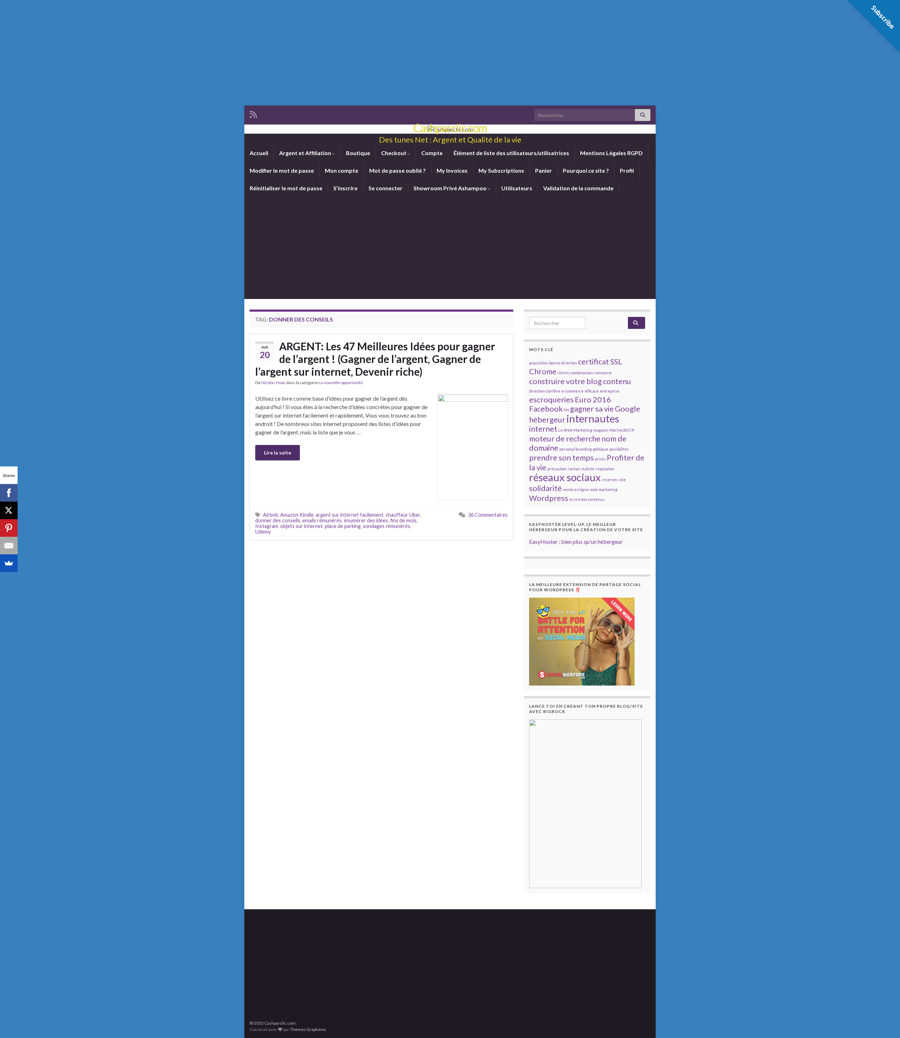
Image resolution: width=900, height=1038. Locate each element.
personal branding (575, 449)
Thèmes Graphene (308, 1029)
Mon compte (341, 170)
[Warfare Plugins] (582, 640)
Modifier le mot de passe (282, 170)
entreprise (609, 391)
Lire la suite (277, 453)
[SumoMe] (9, 563)
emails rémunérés (322, 520)
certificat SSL (600, 361)
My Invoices (452, 170)
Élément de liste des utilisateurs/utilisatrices (511, 152)
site (622, 479)
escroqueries (551, 399)
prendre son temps (561, 457)
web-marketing (603, 489)
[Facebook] (9, 493)
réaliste (587, 468)
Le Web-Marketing (575, 430)
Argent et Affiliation (305, 152)
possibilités (619, 449)
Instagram (266, 526)
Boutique (358, 152)
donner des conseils (277, 520)
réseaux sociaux (565, 477)
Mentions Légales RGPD (611, 152)
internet (543, 428)
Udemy (263, 532)
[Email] (9, 545)
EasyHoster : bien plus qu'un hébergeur (576, 541)
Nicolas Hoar (273, 382)
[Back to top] (884, 1022)
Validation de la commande (578, 188)
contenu (617, 381)
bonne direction (563, 363)
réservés (610, 479)
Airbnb (270, 515)
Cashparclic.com (450, 128)
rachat (573, 468)
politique (600, 449)
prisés (600, 459)
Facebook (546, 408)
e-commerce (572, 391)
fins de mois (403, 520)
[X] (9, 510)
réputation (605, 468)
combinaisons (582, 372)
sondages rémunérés (386, 526)
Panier (543, 170)
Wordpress (548, 498)
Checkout (394, 152)
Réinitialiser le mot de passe (286, 188)
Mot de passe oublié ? (397, 170)
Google (627, 408)
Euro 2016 (593, 399)
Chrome (543, 371)
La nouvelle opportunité (341, 382)
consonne (603, 372)
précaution (557, 468)
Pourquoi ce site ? (586, 170)
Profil (627, 170)
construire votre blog (565, 381)
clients (564, 372)
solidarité (545, 488)
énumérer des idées (366, 520)
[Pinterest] (9, 528)
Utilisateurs (516, 188)
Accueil (259, 152)
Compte (432, 152)
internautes (592, 418)
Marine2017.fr (622, 430)
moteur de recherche (564, 438)
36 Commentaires (488, 515)
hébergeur (547, 419)
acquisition (538, 363)
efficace (592, 391)
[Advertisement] (450, 53)
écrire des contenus (587, 499)
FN (566, 410)
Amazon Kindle (297, 515)
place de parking (343, 526)
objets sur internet (301, 526)
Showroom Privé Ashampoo (450, 188)
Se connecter (385, 188)
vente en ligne (576, 489)
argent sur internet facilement (350, 515)
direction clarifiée (544, 391)
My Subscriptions (501, 170)
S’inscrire (345, 188)
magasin (600, 430)
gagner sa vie (592, 408)
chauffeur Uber (403, 515)
